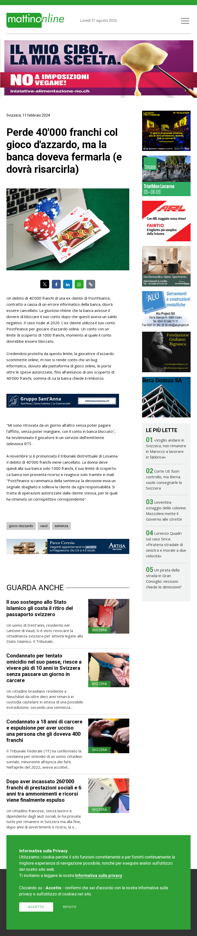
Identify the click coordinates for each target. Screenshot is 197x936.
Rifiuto (69, 907)
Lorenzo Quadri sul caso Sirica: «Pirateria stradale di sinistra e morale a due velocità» (166, 544)
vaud (43, 526)
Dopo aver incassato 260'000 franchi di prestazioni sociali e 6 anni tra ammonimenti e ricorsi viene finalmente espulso (43, 790)
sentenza (61, 526)
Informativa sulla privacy (98, 875)
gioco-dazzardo (21, 526)
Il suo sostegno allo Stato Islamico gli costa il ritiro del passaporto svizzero (39, 608)
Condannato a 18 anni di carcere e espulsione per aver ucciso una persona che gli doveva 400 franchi (44, 731)
